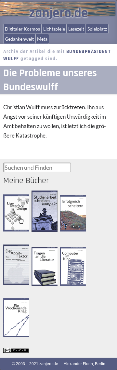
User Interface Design (15, 199)
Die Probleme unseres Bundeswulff (50, 80)
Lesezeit (76, 29)
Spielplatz (97, 29)
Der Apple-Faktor (12, 249)
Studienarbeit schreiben (43, 196)
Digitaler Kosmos (22, 29)
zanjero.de (58, 13)
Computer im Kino (70, 252)
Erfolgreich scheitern (69, 200)
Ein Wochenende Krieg (17, 303)
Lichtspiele (54, 29)
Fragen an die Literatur (43, 252)
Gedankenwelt (19, 39)
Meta (42, 39)
